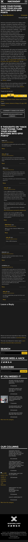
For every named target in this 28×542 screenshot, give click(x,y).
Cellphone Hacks (10, 99)
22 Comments (13, 394)
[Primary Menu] (26, 1)
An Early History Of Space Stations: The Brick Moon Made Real (16, 382)
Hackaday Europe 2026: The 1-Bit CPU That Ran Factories (15, 390)
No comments (13, 458)
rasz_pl (4, 154)
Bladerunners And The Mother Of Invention (15, 406)
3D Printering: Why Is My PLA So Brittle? (16, 474)
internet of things (14, 103)
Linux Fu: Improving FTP (15, 497)
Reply (3, 148)
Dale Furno (8, 224)
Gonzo (4, 80)
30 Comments (13, 410)
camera (7, 103)
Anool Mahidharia (8, 15)
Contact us (11, 362)
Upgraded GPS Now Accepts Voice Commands (13, 115)
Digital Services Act (13, 535)
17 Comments (13, 386)
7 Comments (13, 403)
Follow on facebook (2, 362)
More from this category (7, 419)
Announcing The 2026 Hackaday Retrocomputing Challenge (15, 489)
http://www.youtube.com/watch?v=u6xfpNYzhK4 (15, 210)
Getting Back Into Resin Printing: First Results (15, 413)
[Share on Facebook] (1, 17)
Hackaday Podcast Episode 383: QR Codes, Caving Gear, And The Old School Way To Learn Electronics (16, 453)
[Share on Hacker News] (5, 17)
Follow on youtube (6, 362)
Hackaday (14, 1)
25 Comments (13, 417)
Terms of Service (5, 535)
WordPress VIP (16, 537)
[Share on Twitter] (3, 17)
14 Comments (13, 494)
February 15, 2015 (23, 17)
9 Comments (24, 15)
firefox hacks (19, 99)
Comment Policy (21, 337)
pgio (22, 103)
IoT (20, 103)
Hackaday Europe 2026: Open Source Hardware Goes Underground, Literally (15, 398)
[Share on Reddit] (7, 17)
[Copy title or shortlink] (9, 17)
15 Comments (13, 500)
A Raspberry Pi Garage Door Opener (12, 110)
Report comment (22, 148)
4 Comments (13, 470)
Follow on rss (9, 362)
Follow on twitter (4, 362)
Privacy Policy (24, 533)
